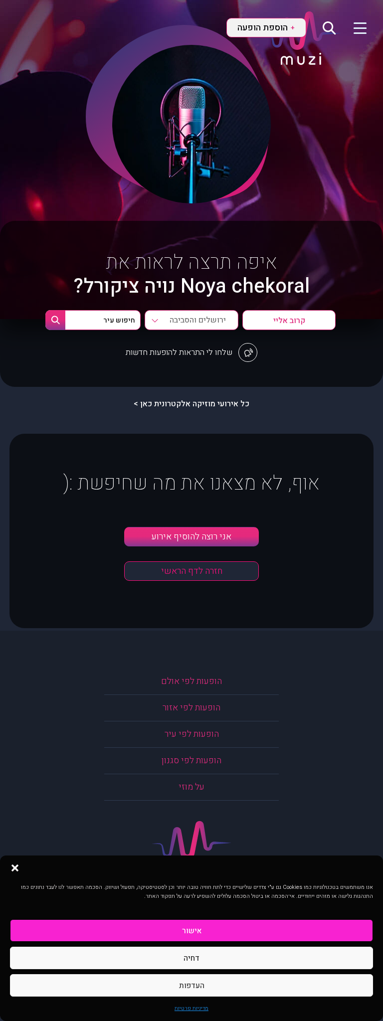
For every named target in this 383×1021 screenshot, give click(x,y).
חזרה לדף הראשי (191, 571)
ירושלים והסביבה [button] (198, 320)
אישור (191, 930)
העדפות (191, 985)
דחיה (191, 958)
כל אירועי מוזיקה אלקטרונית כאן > (191, 404)
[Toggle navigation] (354, 27)
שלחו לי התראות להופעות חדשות (179, 352)
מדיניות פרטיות (191, 1008)
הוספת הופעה (265, 27)
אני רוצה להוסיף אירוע (191, 536)
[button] (15, 868)
